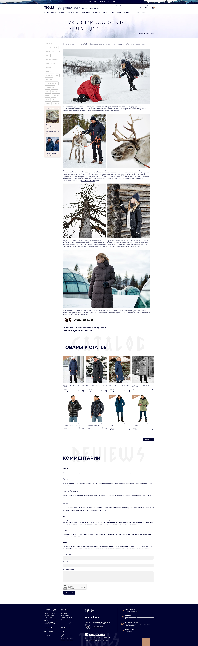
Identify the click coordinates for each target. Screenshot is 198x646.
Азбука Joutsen (48, 631)
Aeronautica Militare (66, 12)
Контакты (152, 5)
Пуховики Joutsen (50, 12)
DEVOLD (54, 91)
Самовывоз (128, 615)
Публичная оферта (66, 635)
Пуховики (48, 43)
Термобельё (49, 75)
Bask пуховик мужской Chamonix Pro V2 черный (71, 424)
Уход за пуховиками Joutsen (50, 619)
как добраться (98, 627)
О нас (63, 631)
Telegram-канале (109, 1)
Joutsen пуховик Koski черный (96, 385)
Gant (47, 99)
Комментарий (68, 569)
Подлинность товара (143, 5)
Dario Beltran (50, 63)
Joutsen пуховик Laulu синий (119, 385)
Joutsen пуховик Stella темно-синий (73, 386)
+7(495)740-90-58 (94, 8)
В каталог (148, 439)
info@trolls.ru (128, 631)
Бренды (126, 12)
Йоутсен (107, 171)
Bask (77, 12)
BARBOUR (48, 67)
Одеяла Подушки (51, 83)
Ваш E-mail (67, 562)
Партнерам (47, 633)
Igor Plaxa (49, 79)
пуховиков (122, 44)
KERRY (47, 55)
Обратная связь (48, 637)
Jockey (47, 95)
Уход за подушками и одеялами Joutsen (50, 622)
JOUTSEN (48, 47)
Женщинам (86, 12)
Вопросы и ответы (49, 613)
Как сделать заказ (49, 615)
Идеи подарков (115, 12)
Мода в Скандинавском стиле (130, 5)
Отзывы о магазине (66, 617)
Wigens (47, 103)
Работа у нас (65, 633)
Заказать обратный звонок (132, 611)
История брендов (51, 59)
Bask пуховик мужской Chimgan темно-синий (94, 424)
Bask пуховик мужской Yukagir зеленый (143, 424)
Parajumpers (49, 87)
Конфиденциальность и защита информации (67, 637)
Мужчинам (96, 12)
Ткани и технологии (49, 617)
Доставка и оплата (108, 5)
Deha (53, 99)
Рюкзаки (56, 95)
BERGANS (48, 71)
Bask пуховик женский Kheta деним (119, 424)
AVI (57, 75)
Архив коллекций (66, 623)
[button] (83, 391)
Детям (105, 12)
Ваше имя (67, 554)
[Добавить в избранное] (79, 391)
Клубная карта (65, 615)
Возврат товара (118, 5)
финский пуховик (88, 180)
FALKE (47, 91)
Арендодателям (48, 635)
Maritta (56, 103)
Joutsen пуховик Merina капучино (140, 386)
